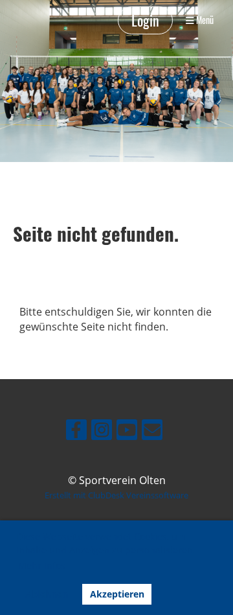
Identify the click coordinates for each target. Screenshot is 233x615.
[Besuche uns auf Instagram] (101, 432)
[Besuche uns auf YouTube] (126, 432)
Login (145, 20)
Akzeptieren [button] (117, 594)
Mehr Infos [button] (41, 565)
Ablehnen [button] (46, 594)
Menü (204, 20)
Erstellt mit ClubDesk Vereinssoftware (116, 495)
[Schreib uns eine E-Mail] (152, 432)
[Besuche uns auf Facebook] (76, 432)
